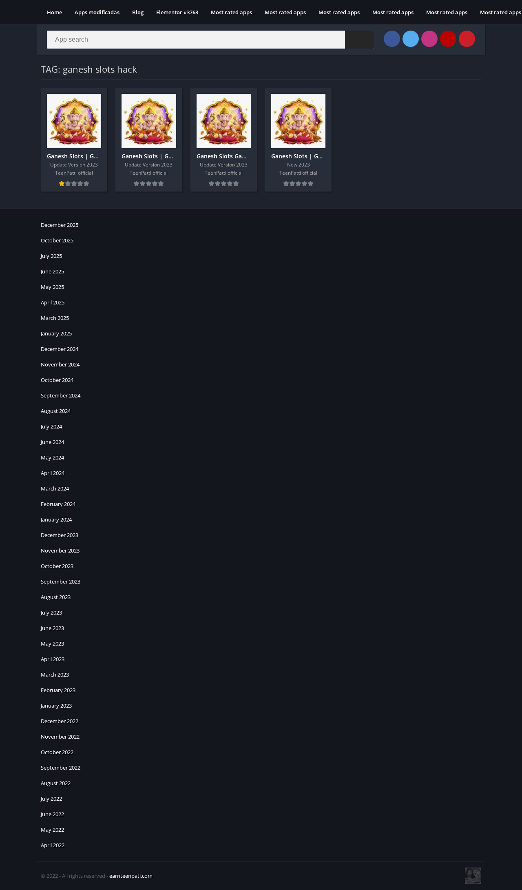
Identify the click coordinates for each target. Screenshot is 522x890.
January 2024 (56, 519)
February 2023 (58, 690)
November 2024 (60, 364)
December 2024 (59, 349)
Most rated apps (231, 12)
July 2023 (51, 612)
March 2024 (55, 488)
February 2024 (58, 504)
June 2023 (52, 628)
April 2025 (52, 302)
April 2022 (52, 845)
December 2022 (59, 721)
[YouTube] (448, 39)
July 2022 (51, 798)
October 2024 (57, 380)
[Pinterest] (467, 39)
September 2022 (60, 767)
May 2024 (52, 457)
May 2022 (52, 829)
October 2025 (57, 240)
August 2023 (56, 597)
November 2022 (60, 736)
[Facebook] (392, 39)
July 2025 (51, 256)
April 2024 (52, 473)
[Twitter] (411, 39)
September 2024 (60, 395)
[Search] (359, 40)
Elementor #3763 (177, 12)
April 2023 (52, 659)
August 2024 (56, 411)
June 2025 (52, 271)
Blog (138, 12)
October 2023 (57, 566)
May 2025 (52, 287)
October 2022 (57, 752)
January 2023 (56, 705)
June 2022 (52, 814)
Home (54, 12)
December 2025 (59, 225)
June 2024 (52, 442)
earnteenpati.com (131, 875)
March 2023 (55, 674)
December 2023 (59, 535)
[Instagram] (429, 39)
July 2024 (51, 426)
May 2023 (52, 643)
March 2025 (55, 318)
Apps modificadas (97, 12)
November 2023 (60, 550)
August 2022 (56, 783)
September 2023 (60, 581)
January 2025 (56, 333)
